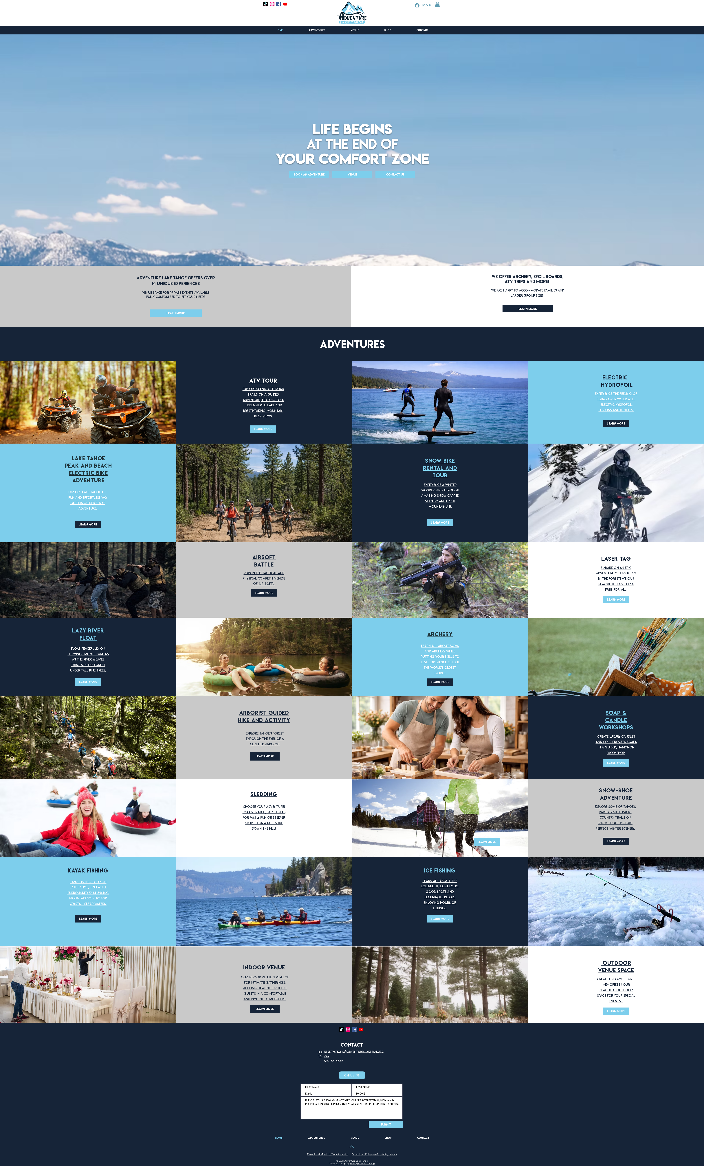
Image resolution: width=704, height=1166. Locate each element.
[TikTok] (265, 4)
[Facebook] (278, 4)
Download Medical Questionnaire (327, 1154)
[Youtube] (285, 4)
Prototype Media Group (362, 1163)
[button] (437, 4)
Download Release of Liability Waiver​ (374, 1154)
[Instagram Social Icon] (272, 4)
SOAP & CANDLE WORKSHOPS (616, 720)
